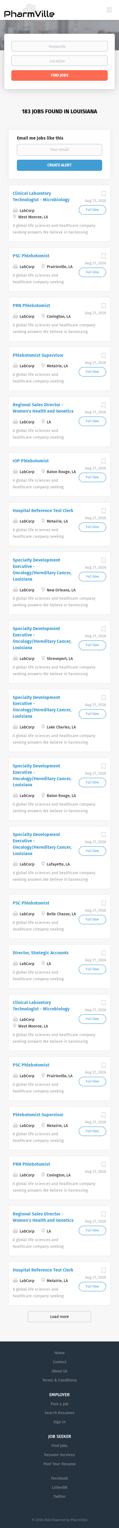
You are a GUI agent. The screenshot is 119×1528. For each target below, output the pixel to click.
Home (60, 1353)
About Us (60, 1371)
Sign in (59, 1422)
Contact (59, 1362)
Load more (59, 1316)
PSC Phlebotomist (31, 255)
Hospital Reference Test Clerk (43, 510)
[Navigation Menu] (109, 10)
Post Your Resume (59, 1464)
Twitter (59, 1496)
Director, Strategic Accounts (41, 952)
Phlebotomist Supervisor (38, 355)
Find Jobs (59, 75)
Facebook (59, 1478)
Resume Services (59, 1455)
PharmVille (79, 1520)
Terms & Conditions (59, 1380)
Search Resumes (59, 1413)
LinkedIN (59, 1487)
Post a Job (59, 1404)
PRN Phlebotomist (31, 305)
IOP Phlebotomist (31, 460)
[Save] (103, 195)
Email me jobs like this (40, 138)
